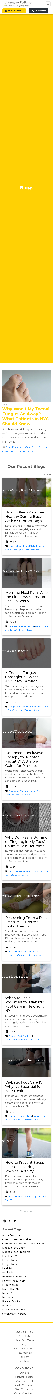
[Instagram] (9, 1221)
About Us (24, 1336)
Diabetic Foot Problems (20, 1036)
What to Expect (23, 731)
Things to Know (26, 451)
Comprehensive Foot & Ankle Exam (22, 1039)
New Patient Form (24, 1348)
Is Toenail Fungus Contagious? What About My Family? (21, 677)
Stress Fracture (16, 951)
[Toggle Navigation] (48, 3)
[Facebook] (4, 1221)
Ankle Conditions (24, 1385)
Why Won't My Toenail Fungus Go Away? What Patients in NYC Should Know (26, 416)
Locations (24, 1361)
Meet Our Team (24, 1340)
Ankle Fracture (31, 951)
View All (47, 474)
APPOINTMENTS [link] (15, 11)
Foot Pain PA (9, 1256)
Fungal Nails (12, 447)
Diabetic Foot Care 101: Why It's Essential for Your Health (24, 1086)
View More (26, 1211)
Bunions (24, 1372)
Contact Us (40, 11)
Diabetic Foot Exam (13, 1247)
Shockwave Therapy (18, 791)
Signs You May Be (39, 871)
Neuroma (13, 871)
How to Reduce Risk (31, 707)
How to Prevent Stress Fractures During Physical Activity (24, 1166)
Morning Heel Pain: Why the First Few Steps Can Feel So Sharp (26, 596)
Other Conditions (24, 1393)
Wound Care (18, 1060)
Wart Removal (24, 1381)
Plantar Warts (10, 1305)
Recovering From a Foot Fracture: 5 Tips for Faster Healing (26, 921)
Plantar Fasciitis (26, 626)
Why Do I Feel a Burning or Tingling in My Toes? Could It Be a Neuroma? (26, 841)
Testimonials (24, 1352)
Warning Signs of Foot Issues (27, 490)
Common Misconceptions (17, 1239)
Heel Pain (13, 626)
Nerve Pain (24, 871)
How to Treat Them (28, 447)
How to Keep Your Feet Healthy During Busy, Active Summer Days (25, 516)
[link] (26, 516)
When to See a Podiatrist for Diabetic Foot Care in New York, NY (25, 1004)
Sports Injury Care (33, 1196)
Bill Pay (24, 1357)
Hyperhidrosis (15, 546)
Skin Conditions (24, 1389)
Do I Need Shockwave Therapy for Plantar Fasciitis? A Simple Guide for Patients (24, 759)
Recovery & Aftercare (15, 955)
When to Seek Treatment (21, 815)
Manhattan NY (10, 1289)
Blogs (24, 1344)
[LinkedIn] (14, 1221)
